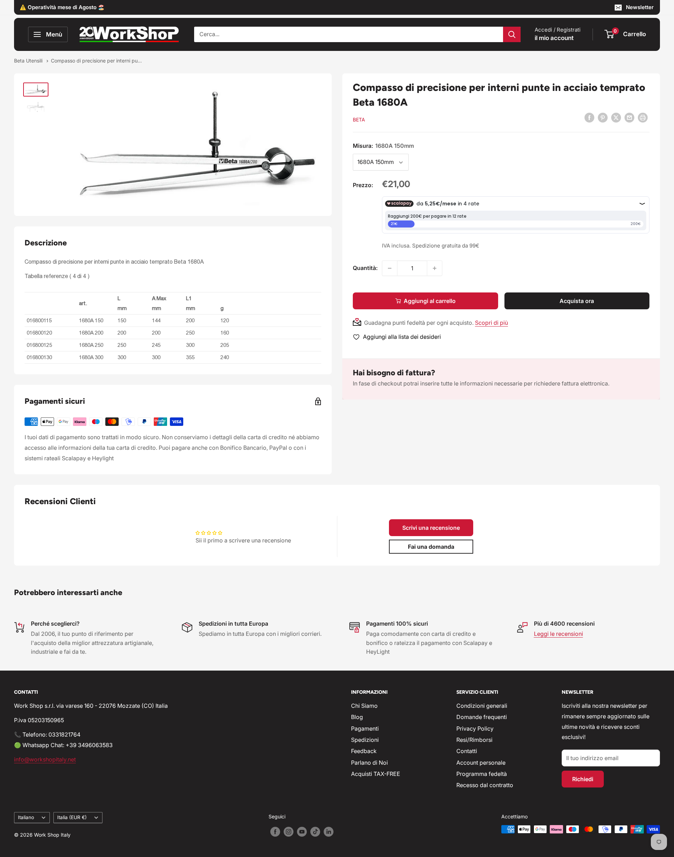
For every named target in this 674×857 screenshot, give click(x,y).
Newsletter (640, 7)
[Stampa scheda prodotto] (643, 117)
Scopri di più (491, 322)
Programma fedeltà (481, 773)
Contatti (466, 750)
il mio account (554, 37)
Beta (359, 120)
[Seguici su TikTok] (315, 832)
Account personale (480, 762)
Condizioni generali (481, 705)
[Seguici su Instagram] (288, 832)
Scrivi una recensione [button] (431, 527)
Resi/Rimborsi (474, 739)
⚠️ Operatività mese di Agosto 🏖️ (62, 7)
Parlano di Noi (369, 762)
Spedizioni (365, 739)
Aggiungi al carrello (430, 300)
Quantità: (365, 267)
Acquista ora (577, 300)
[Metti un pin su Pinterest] (603, 117)
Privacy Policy (475, 728)
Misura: (383, 145)
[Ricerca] (512, 34)
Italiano (26, 817)
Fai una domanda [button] (431, 546)
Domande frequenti (481, 716)
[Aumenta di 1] (434, 268)
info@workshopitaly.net (45, 759)
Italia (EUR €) (72, 817)
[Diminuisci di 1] (389, 268)
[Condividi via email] (629, 117)
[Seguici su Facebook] (275, 832)
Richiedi (582, 779)
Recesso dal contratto (484, 785)
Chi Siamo (364, 705)
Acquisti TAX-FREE (375, 773)
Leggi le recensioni (558, 633)
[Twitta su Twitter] (616, 117)
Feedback (364, 750)
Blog (357, 716)
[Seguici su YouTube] (302, 832)
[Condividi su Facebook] (589, 117)
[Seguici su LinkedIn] (328, 832)
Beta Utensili (29, 61)
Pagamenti (365, 728)
